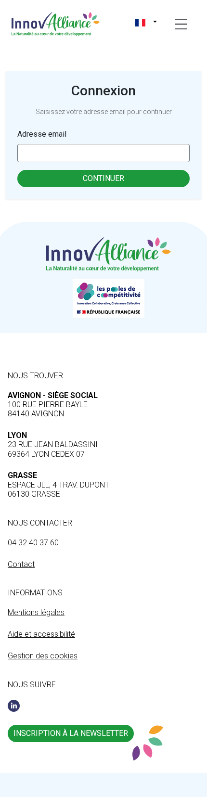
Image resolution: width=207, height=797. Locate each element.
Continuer (103, 178)
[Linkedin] (14, 706)
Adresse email (41, 134)
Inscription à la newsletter (70, 733)
